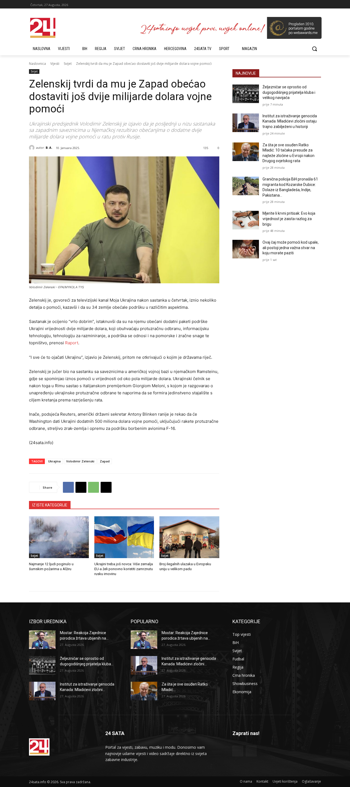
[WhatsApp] (93, 487)
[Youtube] (251, 751)
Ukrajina (54, 461)
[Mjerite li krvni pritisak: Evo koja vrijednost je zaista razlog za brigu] (245, 220)
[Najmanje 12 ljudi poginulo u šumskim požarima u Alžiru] (59, 537)
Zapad (105, 461)
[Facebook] (68, 487)
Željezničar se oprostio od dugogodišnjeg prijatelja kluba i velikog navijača (288, 92)
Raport (71, 342)
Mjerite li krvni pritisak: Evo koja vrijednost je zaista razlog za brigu (288, 218)
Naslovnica (37, 63)
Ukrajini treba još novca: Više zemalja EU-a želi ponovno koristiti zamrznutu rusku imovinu (123, 569)
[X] (80, 487)
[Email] (106, 487)
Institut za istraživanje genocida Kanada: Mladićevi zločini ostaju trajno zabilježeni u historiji (289, 121)
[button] (314, 48)
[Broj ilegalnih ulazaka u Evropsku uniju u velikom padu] (189, 537)
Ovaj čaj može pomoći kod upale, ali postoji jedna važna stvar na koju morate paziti (290, 247)
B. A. (49, 147)
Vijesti (54, 63)
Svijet (68, 63)
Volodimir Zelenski (80, 461)
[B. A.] (32, 147)
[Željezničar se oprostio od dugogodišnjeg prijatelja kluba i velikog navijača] (245, 93)
